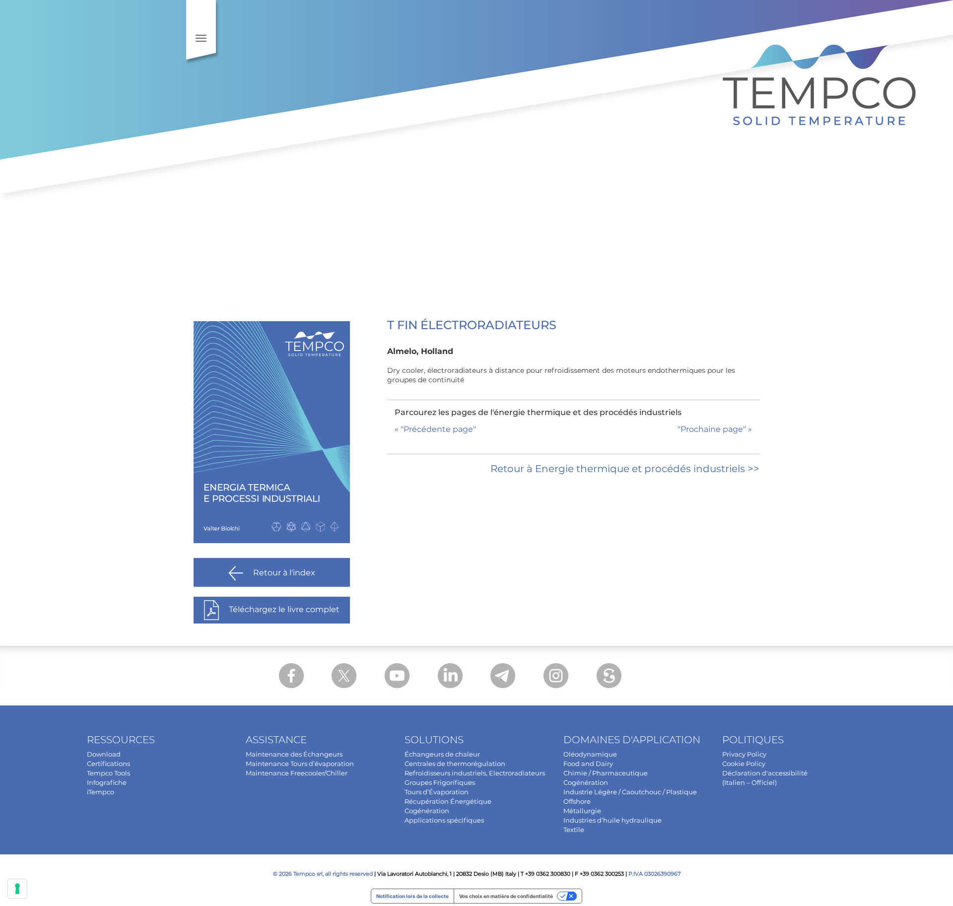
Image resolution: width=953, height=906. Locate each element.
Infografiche (107, 782)
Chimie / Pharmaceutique (605, 773)
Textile (573, 830)
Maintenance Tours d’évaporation (300, 763)
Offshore (577, 801)
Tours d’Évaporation (437, 792)
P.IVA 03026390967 (654, 873)
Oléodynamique (590, 754)
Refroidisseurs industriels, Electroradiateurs (475, 773)
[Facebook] (291, 675)
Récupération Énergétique (448, 801)
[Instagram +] (556, 675)
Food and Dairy (588, 763)
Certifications (108, 763)
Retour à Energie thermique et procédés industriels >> (624, 469)
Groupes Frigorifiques (440, 782)
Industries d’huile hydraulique (612, 820)
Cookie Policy (743, 763)
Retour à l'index (284, 572)
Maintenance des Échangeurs (294, 754)
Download (104, 754)
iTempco (100, 792)
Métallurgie (582, 811)
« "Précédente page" (435, 429)
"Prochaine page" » (715, 429)
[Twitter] (344, 675)
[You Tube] (397, 675)
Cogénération (427, 811)
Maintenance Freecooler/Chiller (296, 773)
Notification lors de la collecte (412, 896)
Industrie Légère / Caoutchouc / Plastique (630, 792)
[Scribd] (609, 675)
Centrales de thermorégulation (455, 763)
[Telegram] (502, 675)
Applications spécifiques (444, 820)
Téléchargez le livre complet (284, 609)
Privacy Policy (744, 754)
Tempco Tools (108, 773)
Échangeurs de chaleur (442, 754)
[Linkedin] (450, 675)
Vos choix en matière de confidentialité (506, 896)
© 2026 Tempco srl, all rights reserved (323, 873)
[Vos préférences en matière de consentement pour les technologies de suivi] (17, 888)
